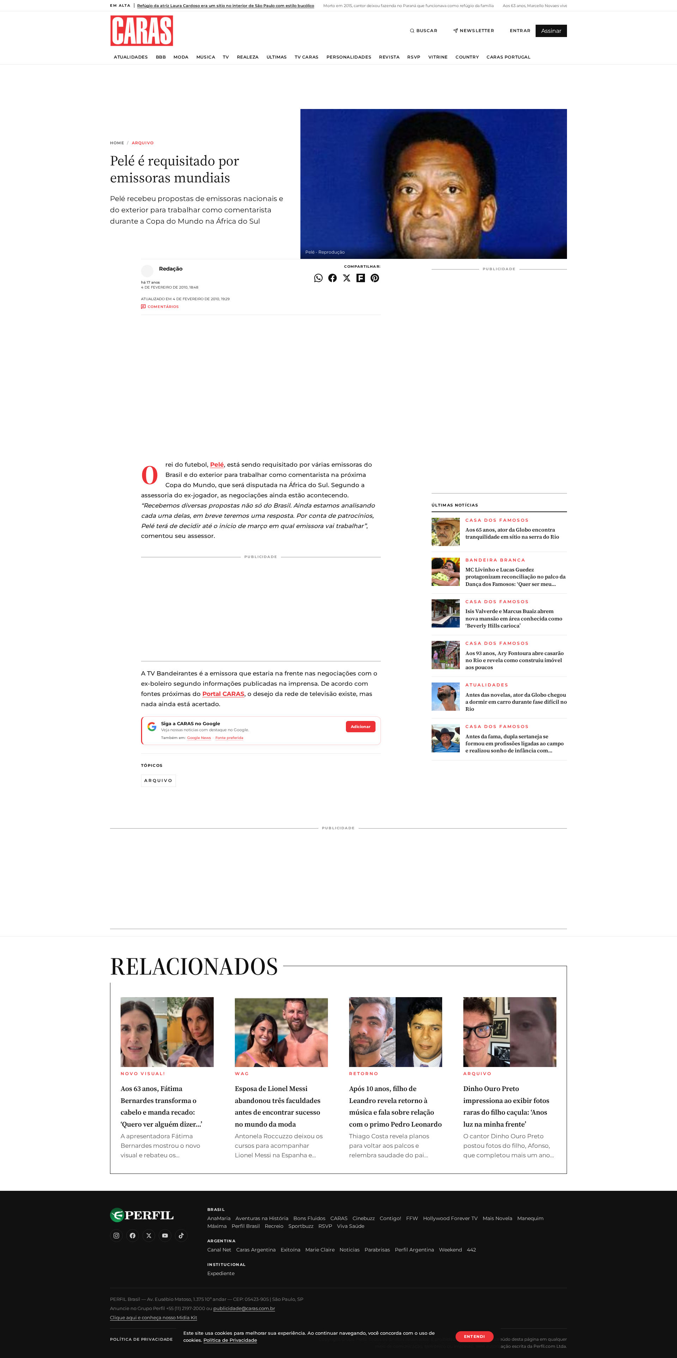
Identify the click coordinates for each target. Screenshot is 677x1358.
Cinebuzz (364, 1218)
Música (205, 57)
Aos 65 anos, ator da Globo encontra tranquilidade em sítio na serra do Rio (512, 533)
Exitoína (290, 1250)
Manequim (530, 1218)
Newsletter (477, 30)
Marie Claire (320, 1250)
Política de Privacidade (141, 1339)
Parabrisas (377, 1250)
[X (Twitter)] (148, 1235)
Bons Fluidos (309, 1218)
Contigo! (390, 1218)
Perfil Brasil (246, 1226)
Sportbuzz (300, 1226)
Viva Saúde (350, 1226)
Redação (171, 268)
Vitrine (438, 57)
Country (467, 57)
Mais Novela (497, 1218)
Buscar (427, 30)
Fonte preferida (229, 737)
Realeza (248, 57)
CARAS (339, 1218)
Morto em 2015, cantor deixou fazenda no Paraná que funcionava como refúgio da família (408, 5)
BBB (161, 57)
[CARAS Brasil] (141, 30)
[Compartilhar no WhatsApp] (318, 278)
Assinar (551, 31)
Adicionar (361, 726)
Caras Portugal (508, 57)
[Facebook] (132, 1235)
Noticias (350, 1250)
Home (117, 143)
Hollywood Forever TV (450, 1218)
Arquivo (143, 143)
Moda (180, 57)
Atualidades (131, 57)
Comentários (163, 306)
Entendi (474, 1336)
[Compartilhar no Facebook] (332, 278)
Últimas (277, 57)
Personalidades (349, 57)
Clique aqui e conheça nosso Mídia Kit (153, 1317)
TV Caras (307, 57)
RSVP (413, 57)
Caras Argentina (256, 1250)
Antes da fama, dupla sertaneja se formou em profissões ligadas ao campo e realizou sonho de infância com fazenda (514, 743)
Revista (389, 57)
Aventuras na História (262, 1218)
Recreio (274, 1226)
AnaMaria (219, 1218)
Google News (199, 737)
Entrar (520, 30)
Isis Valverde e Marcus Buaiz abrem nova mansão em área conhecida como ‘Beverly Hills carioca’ (513, 618)
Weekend (450, 1250)
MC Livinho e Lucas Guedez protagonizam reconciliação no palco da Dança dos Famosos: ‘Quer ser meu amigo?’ (515, 577)
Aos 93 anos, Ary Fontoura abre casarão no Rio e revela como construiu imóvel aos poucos (514, 660)
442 (471, 1250)
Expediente (220, 1273)
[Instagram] (116, 1235)
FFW (412, 1218)
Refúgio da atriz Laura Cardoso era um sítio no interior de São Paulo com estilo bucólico (225, 5)
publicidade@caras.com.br (244, 1308)
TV (226, 57)
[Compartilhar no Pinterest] (375, 278)
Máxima (217, 1226)
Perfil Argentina (414, 1250)
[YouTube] (165, 1235)
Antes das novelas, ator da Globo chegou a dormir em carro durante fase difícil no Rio (516, 702)
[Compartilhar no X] (347, 278)
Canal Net (219, 1250)
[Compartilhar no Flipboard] (361, 278)
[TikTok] (181, 1235)
